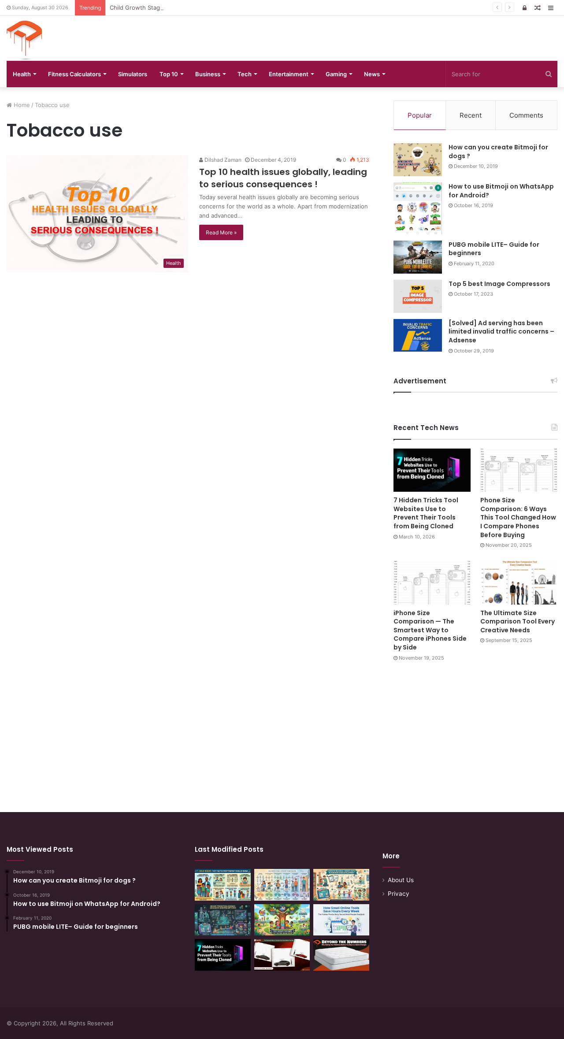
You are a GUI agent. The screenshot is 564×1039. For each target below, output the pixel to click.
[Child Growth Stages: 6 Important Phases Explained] (282, 885)
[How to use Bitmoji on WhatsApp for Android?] (417, 208)
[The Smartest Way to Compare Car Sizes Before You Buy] (282, 955)
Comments (526, 115)
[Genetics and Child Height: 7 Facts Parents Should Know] (223, 885)
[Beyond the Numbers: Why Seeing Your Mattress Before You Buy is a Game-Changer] (341, 955)
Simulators (132, 74)
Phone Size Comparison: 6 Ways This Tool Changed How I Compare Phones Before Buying (518, 517)
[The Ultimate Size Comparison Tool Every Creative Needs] (518, 583)
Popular (420, 115)
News (372, 74)
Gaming (336, 74)
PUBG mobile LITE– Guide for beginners (494, 249)
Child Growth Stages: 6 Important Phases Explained (181, 7)
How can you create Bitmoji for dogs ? (498, 151)
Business (207, 74)
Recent (471, 115)
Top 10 (169, 74)
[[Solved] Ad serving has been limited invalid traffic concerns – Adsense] (417, 335)
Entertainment (288, 74)
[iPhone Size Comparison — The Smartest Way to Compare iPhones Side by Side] (432, 583)
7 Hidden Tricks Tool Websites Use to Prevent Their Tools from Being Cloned (425, 513)
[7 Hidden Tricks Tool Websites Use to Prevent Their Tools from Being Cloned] (432, 470)
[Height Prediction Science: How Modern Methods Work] (223, 920)
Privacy (398, 893)
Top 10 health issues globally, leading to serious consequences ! (283, 178)
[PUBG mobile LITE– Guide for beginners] (417, 257)
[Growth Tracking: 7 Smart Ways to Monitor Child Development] (341, 885)
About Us (401, 879)
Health (22, 74)
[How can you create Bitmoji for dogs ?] (417, 159)
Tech (244, 74)
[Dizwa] (24, 40)
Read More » (221, 232)
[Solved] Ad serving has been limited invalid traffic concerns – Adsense (501, 332)
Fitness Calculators (74, 74)
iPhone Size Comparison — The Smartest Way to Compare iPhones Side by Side (430, 630)
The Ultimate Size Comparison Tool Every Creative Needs (517, 622)
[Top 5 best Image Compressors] (417, 296)
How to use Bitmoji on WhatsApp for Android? (501, 191)
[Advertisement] (282, 728)
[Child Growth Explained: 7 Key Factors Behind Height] (282, 920)
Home (21, 104)
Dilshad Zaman (222, 159)
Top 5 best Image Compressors (499, 283)
